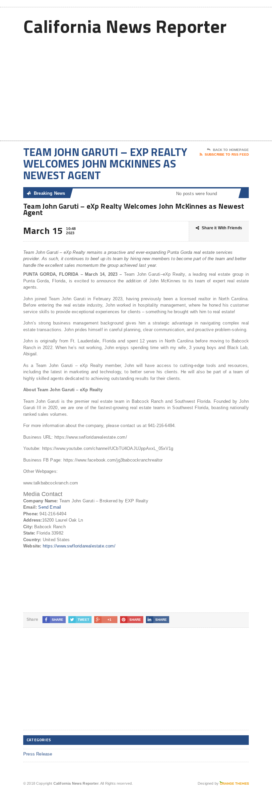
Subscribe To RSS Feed (227, 154)
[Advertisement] (205, 87)
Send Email (49, 507)
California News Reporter (125, 26)
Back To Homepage (231, 150)
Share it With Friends (222, 228)
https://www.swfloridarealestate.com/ (79, 545)
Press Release (37, 754)
